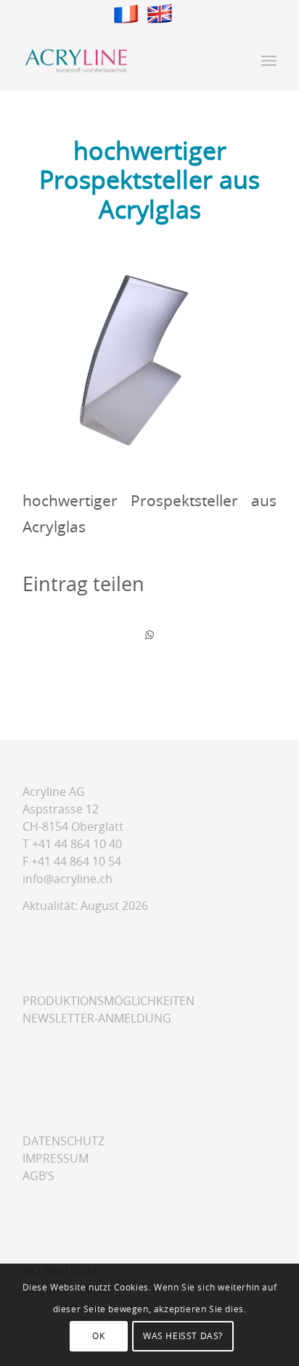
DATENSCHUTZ (63, 1141)
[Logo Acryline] (124, 61)
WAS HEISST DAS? (183, 1336)
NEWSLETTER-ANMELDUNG (96, 1018)
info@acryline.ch (67, 879)
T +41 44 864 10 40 (72, 844)
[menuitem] (269, 61)
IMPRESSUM (55, 1159)
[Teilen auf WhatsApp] (149, 635)
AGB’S (38, 1176)
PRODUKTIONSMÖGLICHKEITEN (108, 1001)
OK (98, 1336)
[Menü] (269, 61)
